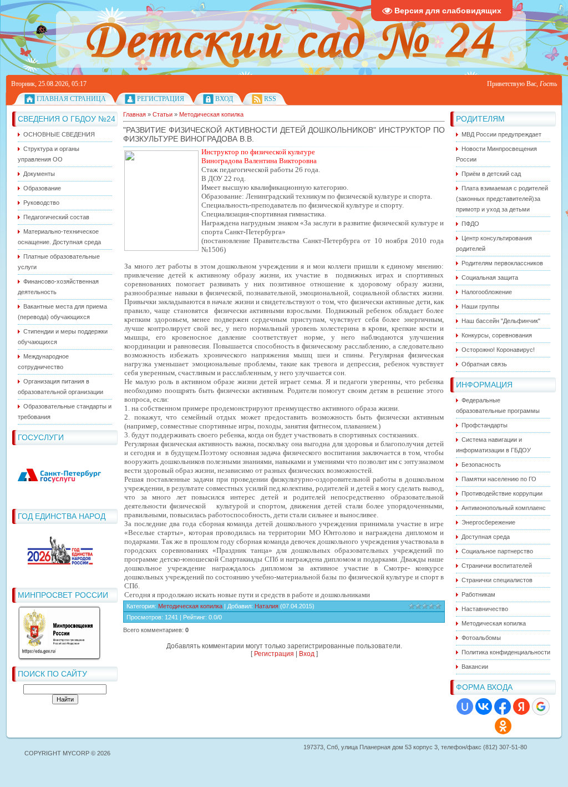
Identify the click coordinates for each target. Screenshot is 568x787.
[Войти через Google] (541, 706)
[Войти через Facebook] (502, 706)
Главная (134, 114)
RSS (270, 99)
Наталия (266, 606)
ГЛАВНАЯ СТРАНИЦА (71, 99)
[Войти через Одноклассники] (503, 726)
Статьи (163, 114)
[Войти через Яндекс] (521, 706)
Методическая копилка (211, 114)
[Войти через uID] (465, 706)
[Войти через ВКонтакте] (483, 706)
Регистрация (160, 99)
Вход (224, 99)
